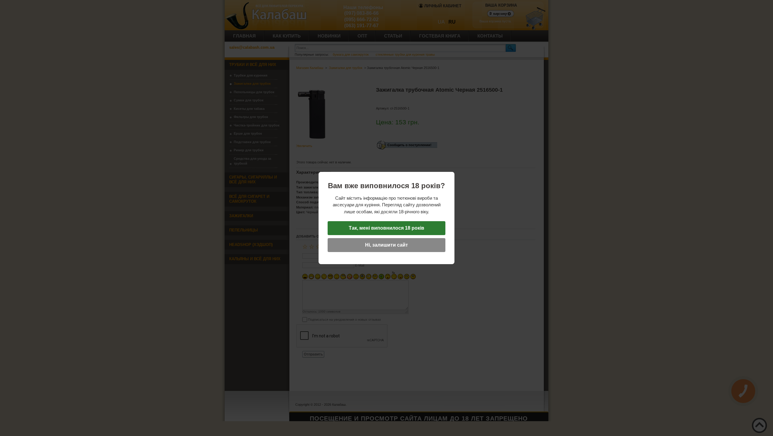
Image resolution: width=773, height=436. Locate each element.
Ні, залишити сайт (386, 245)
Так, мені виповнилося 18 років (386, 228)
